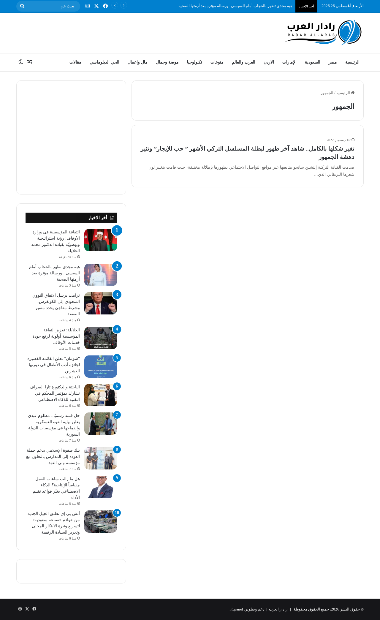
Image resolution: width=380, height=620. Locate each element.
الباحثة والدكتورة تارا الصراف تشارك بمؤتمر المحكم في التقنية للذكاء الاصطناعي (55, 393)
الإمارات (289, 62)
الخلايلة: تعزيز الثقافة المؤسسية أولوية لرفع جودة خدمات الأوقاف (56, 336)
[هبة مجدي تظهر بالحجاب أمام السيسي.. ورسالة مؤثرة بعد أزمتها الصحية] (100, 275)
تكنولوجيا (194, 62)
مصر (333, 62)
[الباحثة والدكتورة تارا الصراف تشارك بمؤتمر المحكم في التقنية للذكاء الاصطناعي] (100, 395)
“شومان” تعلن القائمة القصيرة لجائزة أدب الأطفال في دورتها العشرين (53, 364)
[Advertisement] (131, 32)
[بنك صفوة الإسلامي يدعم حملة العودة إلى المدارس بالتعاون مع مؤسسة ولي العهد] (100, 458)
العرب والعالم (243, 62)
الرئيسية (352, 62)
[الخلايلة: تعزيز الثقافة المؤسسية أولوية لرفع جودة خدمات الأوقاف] (100, 338)
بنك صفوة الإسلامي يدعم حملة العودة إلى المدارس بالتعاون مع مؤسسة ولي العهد (53, 456)
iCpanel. (236, 609)
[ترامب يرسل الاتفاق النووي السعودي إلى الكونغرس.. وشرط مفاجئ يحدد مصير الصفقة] (100, 303)
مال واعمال (138, 62)
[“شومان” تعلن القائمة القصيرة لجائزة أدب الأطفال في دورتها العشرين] (100, 366)
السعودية (312, 62)
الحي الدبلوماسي (104, 62)
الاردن (269, 62)
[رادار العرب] (324, 32)
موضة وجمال (167, 62)
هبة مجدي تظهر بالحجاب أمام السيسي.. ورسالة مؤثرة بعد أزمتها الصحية (235, 6)
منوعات (217, 62)
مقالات (75, 62)
